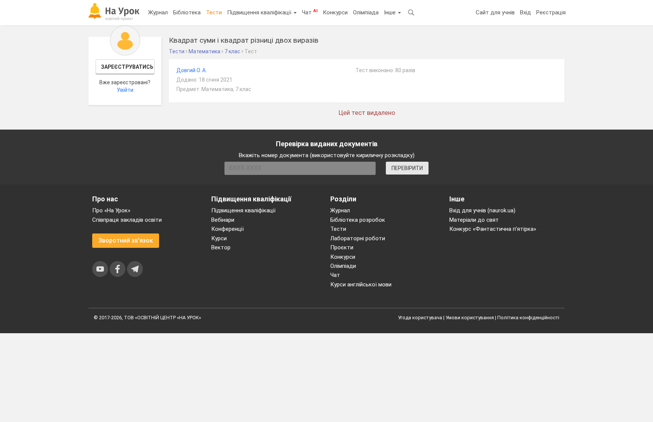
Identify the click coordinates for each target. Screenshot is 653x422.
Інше (390, 12)
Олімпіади (343, 266)
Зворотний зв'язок (125, 240)
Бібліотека (187, 12)
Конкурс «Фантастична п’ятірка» (492, 229)
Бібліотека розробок (357, 219)
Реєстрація (551, 12)
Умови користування (470, 317)
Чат (309, 12)
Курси (219, 238)
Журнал (158, 12)
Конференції (227, 229)
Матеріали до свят (474, 219)
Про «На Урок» (111, 210)
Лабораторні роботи (357, 238)
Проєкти (341, 247)
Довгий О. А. (191, 70)
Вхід (525, 12)
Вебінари (222, 219)
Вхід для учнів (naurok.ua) (482, 210)
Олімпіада (366, 12)
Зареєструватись (127, 67)
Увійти (125, 90)
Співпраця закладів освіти (127, 219)
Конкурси (335, 12)
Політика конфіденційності (528, 317)
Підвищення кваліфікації (260, 12)
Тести (214, 12)
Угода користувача (420, 317)
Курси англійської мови (360, 284)
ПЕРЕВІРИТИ (407, 168)
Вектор (221, 247)
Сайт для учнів (495, 12)
